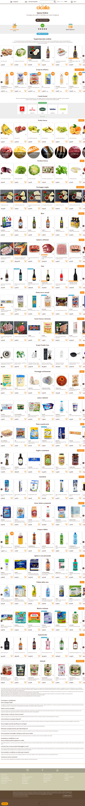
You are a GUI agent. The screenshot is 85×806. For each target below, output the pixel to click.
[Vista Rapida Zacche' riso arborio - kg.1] (80, 306)
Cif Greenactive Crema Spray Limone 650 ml (33, 600)
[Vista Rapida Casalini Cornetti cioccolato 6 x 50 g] (25, 84)
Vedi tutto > (80, 450)
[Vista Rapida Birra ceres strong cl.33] (53, 57)
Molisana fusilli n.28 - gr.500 (46, 310)
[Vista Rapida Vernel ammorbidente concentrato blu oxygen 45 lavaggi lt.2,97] (12, 596)
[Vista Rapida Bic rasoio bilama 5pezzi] (53, 84)
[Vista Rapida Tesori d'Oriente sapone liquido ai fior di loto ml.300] (53, 570)
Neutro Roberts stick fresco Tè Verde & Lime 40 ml (6, 574)
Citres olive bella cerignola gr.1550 (47, 468)
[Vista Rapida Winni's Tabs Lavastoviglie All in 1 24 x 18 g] (80, 596)
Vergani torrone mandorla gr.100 (74, 442)
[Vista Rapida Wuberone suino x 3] (39, 333)
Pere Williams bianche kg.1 (32, 138)
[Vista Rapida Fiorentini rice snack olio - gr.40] (53, 438)
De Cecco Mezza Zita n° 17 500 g (33, 310)
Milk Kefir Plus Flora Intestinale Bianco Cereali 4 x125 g (33, 416)
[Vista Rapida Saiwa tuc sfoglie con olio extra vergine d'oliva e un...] (39, 438)
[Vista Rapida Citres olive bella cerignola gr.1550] (53, 464)
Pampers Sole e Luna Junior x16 (61, 626)
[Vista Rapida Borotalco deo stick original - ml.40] (67, 570)
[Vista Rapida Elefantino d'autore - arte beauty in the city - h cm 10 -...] (25, 359)
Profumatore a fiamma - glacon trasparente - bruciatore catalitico (34, 363)
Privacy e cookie (4, 782)
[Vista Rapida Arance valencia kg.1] (80, 134)
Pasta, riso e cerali (46, 780)
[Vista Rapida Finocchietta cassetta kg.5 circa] (53, 175)
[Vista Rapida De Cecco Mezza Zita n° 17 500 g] (39, 306)
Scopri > (81, 240)
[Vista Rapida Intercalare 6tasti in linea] (39, 491)
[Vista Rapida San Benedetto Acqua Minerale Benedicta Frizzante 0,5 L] (80, 543)
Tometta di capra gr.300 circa (61, 389)
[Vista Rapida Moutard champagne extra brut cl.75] (39, 280)
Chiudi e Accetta (67, 796)
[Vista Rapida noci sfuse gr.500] (12, 57)
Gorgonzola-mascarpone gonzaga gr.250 (34, 205)
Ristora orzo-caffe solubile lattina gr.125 (34, 88)
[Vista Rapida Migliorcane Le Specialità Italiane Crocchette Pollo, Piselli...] (39, 675)
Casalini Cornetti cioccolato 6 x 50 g (20, 88)
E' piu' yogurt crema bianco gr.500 (75, 415)
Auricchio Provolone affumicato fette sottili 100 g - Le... (74, 390)
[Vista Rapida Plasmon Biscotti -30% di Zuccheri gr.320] (39, 622)
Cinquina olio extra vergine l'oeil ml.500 (20, 469)
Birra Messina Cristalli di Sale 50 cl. (20, 231)
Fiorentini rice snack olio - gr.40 (47, 442)
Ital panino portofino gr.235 (5, 442)
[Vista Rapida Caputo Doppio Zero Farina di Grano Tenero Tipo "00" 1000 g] (25, 517)
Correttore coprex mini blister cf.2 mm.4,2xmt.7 (47, 495)
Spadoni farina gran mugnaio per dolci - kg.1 (33, 521)
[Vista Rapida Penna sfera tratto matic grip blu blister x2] (80, 491)
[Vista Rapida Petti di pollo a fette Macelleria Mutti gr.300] (67, 333)
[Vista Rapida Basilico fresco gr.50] (67, 175)
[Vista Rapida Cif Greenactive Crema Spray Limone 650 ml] (39, 596)
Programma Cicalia (25, 778)
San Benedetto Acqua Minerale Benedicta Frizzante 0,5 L (74, 548)
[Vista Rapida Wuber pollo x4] (53, 333)
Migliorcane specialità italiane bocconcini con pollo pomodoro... (47, 679)
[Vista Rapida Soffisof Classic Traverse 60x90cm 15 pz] (53, 622)
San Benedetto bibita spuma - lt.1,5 (34, 547)
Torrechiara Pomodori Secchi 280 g (75, 469)
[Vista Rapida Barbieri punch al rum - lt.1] (39, 649)
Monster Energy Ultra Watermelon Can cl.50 (48, 548)
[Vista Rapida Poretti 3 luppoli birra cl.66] (53, 227)
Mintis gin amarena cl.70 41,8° (47, 652)
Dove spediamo (25, 783)
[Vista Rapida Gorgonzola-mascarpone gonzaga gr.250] (39, 201)
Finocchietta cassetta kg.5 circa (47, 178)
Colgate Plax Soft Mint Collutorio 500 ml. (74, 574)
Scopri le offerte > (42, 69)
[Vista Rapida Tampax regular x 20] (25, 570)
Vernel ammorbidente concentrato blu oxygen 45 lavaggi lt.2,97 (7, 600)
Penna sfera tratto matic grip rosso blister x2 (7, 495)
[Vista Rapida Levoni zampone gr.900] (80, 333)
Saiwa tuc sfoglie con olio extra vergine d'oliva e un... (33, 442)
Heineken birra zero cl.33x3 (5, 231)
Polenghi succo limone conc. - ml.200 (74, 88)
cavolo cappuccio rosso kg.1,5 (6, 178)
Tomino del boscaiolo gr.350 (33, 61)
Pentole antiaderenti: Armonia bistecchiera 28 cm (74, 363)
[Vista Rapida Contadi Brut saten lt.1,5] (80, 280)
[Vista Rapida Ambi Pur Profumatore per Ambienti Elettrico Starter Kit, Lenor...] (25, 596)
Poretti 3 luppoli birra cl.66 (46, 231)
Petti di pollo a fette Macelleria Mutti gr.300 (61, 337)
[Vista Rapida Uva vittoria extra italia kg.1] (67, 134)
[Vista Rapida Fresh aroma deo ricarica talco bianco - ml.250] (67, 596)
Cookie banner (3, 783)
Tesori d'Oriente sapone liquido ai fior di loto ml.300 (47, 574)
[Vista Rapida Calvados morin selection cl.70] (25, 649)
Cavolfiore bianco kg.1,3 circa (19, 61)
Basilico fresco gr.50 (59, 178)
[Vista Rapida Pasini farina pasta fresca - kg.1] (80, 517)
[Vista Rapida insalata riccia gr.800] (39, 175)
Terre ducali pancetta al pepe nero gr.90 (75, 258)
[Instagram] (28, 770)
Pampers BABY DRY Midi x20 (19, 626)
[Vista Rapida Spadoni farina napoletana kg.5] (12, 517)
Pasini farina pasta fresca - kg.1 (74, 521)
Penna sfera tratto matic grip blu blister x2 (74, 495)
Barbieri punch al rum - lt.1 (32, 652)
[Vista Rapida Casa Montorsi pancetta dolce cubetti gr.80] (67, 57)
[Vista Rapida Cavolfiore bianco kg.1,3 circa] (25, 57)
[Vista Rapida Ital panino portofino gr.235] (12, 438)
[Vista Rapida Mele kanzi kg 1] (25, 134)
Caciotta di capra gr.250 (60, 205)
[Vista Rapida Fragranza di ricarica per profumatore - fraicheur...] (67, 359)
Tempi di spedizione (5, 777)
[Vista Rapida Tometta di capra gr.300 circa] (67, 385)
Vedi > (82, 371)
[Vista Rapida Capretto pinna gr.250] (12, 201)
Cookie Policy (43, 794)
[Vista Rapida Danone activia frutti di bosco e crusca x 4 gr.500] (25, 412)
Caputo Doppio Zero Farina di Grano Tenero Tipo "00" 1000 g (20, 521)
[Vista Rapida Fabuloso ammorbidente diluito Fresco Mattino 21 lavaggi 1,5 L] (53, 596)
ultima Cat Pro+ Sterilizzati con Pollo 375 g (20, 679)
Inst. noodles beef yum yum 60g (61, 310)
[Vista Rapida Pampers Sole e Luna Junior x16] (67, 622)
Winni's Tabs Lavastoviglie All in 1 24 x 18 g (75, 600)
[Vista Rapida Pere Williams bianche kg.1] (39, 134)
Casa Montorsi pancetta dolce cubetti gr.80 (61, 62)
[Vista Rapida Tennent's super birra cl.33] (67, 227)
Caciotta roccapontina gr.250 (19, 205)
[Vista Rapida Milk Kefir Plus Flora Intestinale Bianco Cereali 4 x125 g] (39, 412)
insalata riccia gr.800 (31, 178)
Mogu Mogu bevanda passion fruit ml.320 (20, 548)
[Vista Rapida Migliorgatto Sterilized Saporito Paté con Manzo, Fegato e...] (12, 675)
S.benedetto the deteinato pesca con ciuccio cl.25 (6, 88)
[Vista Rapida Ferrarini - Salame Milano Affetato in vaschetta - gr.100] (67, 254)
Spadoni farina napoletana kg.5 (6, 521)
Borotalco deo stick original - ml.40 (61, 573)
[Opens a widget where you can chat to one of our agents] (4, 803)
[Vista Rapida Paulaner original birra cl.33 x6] (80, 227)
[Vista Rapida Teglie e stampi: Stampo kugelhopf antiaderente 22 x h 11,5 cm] (12, 359)
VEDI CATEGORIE (43, 20)
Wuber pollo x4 (44, 336)
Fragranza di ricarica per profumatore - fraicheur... (60, 363)
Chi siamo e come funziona (27, 777)
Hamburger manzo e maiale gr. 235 (20, 336)
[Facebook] (42, 770)
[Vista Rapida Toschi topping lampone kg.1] (53, 517)
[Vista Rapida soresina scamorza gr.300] (53, 385)
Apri (82, 424)
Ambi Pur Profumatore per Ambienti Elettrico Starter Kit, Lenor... (19, 601)
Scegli (50, 794)
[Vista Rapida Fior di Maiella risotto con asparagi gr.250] (25, 306)
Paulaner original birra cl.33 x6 (74, 231)
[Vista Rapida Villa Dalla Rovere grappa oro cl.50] (80, 649)
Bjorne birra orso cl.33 (31, 231)
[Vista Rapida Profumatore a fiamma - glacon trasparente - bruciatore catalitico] (39, 359)
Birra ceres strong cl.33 (45, 61)
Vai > (82, 292)
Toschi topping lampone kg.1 (46, 521)
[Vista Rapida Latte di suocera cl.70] (12, 649)
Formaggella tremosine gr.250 (47, 205)
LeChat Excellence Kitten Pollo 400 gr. (61, 679)
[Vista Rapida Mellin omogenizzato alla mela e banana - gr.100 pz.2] (12, 622)
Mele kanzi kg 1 (17, 138)
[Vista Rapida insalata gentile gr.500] (25, 175)
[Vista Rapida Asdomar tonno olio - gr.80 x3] (39, 464)
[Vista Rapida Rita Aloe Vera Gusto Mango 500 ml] (12, 543)
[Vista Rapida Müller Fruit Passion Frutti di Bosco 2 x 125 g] (53, 412)
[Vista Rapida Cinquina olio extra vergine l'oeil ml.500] (25, 464)
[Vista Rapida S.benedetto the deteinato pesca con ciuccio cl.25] (12, 84)
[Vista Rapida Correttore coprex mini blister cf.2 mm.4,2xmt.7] (53, 491)
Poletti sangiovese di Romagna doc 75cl (20, 284)
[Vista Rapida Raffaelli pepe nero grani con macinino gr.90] (12, 464)
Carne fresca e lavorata (47, 777)
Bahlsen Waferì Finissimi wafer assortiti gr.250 (61, 442)
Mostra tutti (42, 116)
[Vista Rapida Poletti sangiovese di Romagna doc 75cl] (25, 280)
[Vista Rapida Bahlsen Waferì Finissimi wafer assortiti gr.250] (67, 438)
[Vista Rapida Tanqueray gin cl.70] (67, 649)
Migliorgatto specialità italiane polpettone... (74, 679)
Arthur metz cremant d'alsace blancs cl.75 (6, 284)
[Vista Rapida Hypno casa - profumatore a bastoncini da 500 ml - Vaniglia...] (53, 359)
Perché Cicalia (25, 780)
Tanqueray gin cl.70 (59, 652)
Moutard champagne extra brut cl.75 (33, 284)
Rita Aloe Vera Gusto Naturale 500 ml (61, 548)
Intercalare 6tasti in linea (32, 494)
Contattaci (67, 780)
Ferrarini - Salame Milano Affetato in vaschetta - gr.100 (61, 258)
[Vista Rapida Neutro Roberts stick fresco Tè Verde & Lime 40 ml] (12, 570)
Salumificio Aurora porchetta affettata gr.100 (6, 258)
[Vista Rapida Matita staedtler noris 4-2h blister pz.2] (25, 491)
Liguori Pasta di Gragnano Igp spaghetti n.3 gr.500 (6, 311)
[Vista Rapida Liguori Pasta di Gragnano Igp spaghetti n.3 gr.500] (12, 306)
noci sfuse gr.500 (4, 61)
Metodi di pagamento (5, 778)
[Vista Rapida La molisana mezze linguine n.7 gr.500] (67, 84)
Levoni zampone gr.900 (73, 336)
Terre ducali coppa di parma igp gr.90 (33, 258)
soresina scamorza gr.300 (46, 389)
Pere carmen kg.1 (45, 138)
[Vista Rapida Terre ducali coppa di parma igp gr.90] (39, 254)
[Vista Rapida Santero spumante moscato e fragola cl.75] (67, 280)
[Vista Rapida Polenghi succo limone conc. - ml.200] (80, 84)
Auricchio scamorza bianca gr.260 (34, 389)
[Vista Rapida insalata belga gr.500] (80, 175)
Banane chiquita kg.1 (4, 138)
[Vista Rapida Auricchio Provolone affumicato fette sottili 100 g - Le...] (80, 385)
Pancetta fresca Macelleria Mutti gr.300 (6, 337)
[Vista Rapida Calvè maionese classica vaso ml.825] (67, 464)
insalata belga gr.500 (73, 178)
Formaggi (45, 782)
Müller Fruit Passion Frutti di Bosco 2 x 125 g (48, 416)
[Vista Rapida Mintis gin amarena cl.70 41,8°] (53, 649)
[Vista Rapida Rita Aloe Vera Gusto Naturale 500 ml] (67, 543)
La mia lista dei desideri (69, 777)
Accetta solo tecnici (17, 796)
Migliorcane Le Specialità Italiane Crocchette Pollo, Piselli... (33, 679)
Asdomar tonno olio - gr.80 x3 (33, 468)
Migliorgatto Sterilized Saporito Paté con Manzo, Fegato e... (6, 679)
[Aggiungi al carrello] (11, 64)
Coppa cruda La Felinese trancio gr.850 (47, 258)
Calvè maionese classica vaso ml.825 (61, 469)
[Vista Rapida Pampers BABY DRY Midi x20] (25, 622)
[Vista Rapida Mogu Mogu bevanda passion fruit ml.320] (25, 543)
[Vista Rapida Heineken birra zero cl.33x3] (12, 227)
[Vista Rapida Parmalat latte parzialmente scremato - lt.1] (67, 412)
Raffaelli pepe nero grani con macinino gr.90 (6, 469)
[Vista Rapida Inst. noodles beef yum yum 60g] (67, 306)
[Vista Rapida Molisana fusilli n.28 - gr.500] (53, 306)
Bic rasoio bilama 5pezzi (46, 87)
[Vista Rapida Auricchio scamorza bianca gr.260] (39, 385)
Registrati (67, 778)
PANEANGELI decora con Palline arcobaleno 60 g (61, 521)
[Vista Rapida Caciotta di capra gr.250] (67, 201)
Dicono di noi (24, 782)
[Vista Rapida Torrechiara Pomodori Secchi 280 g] (80, 464)
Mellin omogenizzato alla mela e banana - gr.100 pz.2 (6, 627)
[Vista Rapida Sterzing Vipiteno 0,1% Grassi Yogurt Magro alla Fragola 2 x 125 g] (12, 412)
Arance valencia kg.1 (72, 138)
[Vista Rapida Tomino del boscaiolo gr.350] (39, 57)
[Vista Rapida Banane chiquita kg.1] (12, 134)
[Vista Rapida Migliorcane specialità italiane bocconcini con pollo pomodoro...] (53, 675)
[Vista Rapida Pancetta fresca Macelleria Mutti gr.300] (12, 333)
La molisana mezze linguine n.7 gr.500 (61, 88)
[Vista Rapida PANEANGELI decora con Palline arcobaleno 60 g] (67, 517)
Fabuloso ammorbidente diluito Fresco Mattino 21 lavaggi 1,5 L (47, 600)
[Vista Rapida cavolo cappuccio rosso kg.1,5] (12, 175)
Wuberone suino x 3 (31, 336)
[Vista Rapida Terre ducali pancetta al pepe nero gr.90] (80, 254)
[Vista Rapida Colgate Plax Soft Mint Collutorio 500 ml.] (80, 570)
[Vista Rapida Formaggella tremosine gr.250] (53, 201)
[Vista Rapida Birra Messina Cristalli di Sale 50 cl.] (25, 227)
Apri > (82, 161)
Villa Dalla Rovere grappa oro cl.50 (75, 652)
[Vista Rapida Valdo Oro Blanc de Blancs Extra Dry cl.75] (80, 57)
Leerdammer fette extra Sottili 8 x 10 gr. (6, 390)
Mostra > (81, 120)
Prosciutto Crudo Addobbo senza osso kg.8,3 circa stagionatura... (20, 258)
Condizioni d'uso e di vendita (6, 780)
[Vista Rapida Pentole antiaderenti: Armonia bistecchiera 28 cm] (80, 359)
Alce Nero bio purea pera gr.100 (74, 626)
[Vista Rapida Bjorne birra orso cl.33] (39, 227)
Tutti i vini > (81, 266)
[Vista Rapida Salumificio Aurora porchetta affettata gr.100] (12, 254)
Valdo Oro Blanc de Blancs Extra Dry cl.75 (74, 62)
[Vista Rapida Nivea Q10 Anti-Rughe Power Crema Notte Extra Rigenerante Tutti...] (39, 570)
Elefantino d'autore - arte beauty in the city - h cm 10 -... (20, 363)
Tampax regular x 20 (18, 573)
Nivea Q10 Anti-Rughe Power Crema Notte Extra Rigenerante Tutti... (33, 575)
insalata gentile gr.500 (18, 178)
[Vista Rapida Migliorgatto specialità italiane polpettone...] (80, 675)
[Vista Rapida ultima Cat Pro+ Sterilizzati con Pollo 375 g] (25, 675)
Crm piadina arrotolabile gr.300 (20, 442)
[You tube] (57, 770)
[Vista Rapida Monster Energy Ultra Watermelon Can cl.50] (53, 543)
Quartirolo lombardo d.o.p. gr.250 (74, 205)
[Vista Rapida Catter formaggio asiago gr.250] (25, 385)
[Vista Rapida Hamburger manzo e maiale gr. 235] (25, 333)
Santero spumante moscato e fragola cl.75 (61, 284)
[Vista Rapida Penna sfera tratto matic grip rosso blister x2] (12, 491)
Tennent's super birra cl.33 (60, 231)
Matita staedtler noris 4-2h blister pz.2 (20, 495)
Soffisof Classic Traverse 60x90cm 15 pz (46, 627)
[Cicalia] (42, 7)
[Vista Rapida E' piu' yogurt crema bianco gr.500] (80, 412)
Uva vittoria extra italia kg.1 (60, 138)
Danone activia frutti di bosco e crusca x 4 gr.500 (20, 416)
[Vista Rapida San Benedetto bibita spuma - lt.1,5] (39, 543)
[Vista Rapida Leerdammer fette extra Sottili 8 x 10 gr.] (12, 385)
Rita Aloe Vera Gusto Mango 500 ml (6, 548)
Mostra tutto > (80, 661)
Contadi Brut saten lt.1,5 (73, 284)
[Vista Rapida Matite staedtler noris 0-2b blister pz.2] (67, 491)
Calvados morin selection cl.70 (20, 652)
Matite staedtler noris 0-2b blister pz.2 (61, 495)
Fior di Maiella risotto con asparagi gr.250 (20, 311)
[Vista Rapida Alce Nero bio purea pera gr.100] (80, 622)
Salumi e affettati (46, 778)
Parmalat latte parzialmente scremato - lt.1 (60, 416)
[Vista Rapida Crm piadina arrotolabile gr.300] (25, 438)
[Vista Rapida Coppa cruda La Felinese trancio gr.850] (53, 254)
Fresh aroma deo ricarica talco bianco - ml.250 (61, 600)
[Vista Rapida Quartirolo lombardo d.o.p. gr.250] (80, 201)
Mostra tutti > (80, 187)
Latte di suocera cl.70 (4, 652)
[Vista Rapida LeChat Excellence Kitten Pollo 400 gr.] (67, 675)
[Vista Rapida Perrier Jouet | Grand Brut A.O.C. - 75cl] (53, 280)
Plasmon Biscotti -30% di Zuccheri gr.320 (34, 627)
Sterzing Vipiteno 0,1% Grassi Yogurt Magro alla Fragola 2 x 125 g (7, 416)
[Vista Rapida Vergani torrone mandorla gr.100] (80, 438)
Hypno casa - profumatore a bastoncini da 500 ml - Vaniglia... (47, 363)
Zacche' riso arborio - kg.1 (73, 310)
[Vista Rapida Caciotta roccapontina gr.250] (25, 201)
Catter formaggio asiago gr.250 (20, 389)
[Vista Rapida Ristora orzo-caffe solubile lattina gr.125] (39, 84)
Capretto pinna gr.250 (4, 205)
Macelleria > (80, 319)
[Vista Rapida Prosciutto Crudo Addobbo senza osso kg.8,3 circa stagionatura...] (25, 254)
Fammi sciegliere (25, 796)
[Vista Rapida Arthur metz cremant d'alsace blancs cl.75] (12, 280)
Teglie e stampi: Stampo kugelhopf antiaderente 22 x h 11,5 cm (7, 363)
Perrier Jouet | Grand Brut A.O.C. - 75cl (47, 284)
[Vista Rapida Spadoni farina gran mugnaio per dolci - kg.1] (39, 517)
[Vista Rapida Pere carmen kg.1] (53, 134)
